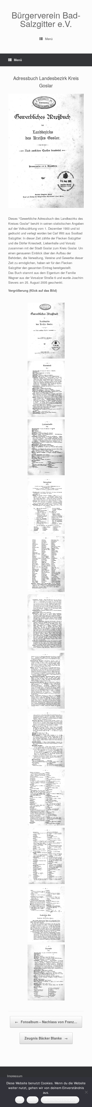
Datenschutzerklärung (60, 1100)
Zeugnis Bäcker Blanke (46, 1038)
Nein (32, 1100)
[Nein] (86, 1092)
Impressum (14, 1076)
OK (19, 1100)
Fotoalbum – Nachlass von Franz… (46, 1021)
